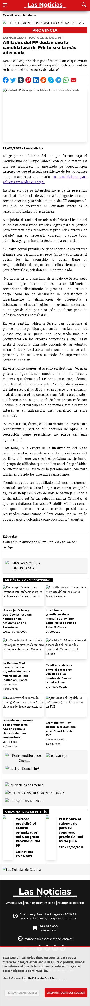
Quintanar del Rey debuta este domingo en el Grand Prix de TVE (61, 729)
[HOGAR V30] (56, 755)
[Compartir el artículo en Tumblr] (21, 80)
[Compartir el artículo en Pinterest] (28, 80)
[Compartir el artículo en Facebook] (6, 80)
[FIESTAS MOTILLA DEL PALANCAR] (24, 565)
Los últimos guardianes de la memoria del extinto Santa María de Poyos (61, 616)
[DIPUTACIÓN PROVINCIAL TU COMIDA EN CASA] (45, 22)
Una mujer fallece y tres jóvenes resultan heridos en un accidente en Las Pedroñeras (17, 619)
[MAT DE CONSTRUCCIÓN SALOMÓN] (35, 792)
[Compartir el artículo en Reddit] (43, 80)
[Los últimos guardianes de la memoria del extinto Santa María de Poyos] (66, 595)
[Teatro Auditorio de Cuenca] (24, 757)
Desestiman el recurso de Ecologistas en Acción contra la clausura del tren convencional (18, 729)
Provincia (45, 30)
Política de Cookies (70, 903)
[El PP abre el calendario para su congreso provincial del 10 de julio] (51, 837)
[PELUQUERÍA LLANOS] (23, 800)
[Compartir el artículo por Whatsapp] (66, 80)
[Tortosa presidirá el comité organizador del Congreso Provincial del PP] (8, 837)
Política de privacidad (39, 903)
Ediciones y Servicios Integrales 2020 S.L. (48, 914)
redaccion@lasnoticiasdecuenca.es (48, 938)
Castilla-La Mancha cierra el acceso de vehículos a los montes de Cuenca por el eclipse (59, 674)
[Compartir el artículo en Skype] (51, 80)
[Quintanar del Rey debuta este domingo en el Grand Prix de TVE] (66, 706)
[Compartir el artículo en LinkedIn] (36, 80)
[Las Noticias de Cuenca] (24, 784)
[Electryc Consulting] (22, 768)
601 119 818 (48, 930)
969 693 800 (48, 926)
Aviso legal (14, 903)
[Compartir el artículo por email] (73, 80)
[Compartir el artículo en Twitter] (13, 80)
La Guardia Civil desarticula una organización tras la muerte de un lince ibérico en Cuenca (16, 671)
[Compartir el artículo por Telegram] (58, 80)
